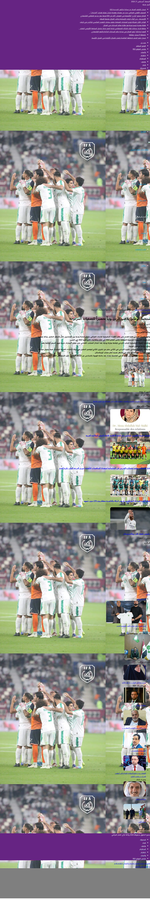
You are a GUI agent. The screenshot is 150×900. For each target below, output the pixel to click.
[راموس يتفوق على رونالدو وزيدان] (130, 529)
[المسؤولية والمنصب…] (134, 747)
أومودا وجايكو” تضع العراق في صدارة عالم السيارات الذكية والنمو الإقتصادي (118, 31)
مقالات (143, 266)
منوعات (143, 233)
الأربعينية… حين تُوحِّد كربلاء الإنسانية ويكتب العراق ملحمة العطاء (123, 19)
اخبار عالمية (142, 200)
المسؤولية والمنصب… (138, 751)
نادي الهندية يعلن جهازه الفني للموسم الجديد (131, 626)
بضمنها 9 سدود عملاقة (137, 34)
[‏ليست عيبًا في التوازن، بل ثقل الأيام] (134, 679)
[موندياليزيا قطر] (134, 796)
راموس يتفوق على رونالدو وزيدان (136, 534)
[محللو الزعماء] (134, 702)
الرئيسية (143, 168)
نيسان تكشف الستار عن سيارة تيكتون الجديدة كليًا (128, 9)
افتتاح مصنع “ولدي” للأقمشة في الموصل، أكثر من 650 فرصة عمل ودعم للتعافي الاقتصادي (113, 15)
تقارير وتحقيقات (140, 249)
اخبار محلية (142, 184)
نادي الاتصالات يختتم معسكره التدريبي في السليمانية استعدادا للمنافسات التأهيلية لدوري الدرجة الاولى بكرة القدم (104, 468)
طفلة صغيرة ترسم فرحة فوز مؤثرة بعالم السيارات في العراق (124, 25)
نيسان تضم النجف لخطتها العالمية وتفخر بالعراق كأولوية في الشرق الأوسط (118, 38)
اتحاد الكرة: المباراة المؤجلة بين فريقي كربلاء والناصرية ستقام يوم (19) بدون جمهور (116, 501)
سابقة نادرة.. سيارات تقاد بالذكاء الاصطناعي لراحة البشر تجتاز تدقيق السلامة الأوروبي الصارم (112, 28)
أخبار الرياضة (141, 217)
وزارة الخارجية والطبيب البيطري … (134, 728)
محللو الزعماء (141, 705)
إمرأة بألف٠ (142, 822)
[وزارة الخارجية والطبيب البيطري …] (134, 724)
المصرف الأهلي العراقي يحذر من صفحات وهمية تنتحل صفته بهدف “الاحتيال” (117, 12)
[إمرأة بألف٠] (134, 818)
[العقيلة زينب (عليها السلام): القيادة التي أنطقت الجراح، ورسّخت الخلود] (134, 770)
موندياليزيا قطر (141, 799)
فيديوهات (143, 298)
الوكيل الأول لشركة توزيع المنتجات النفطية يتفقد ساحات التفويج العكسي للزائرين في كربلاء (113, 22)
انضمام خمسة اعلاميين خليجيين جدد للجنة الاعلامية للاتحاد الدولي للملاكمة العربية (118, 435)
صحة (144, 282)
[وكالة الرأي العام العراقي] (140, 113)
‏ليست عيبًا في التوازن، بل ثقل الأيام (134, 683)
